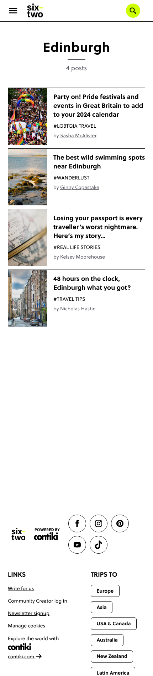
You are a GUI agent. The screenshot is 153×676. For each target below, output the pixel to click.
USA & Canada (113, 623)
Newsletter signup (28, 613)
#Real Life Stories (76, 247)
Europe (105, 590)
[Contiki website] (47, 534)
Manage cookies (26, 625)
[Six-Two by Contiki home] (35, 11)
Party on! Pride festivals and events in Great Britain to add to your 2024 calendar (98, 105)
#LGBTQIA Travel (74, 125)
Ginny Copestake (79, 187)
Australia (107, 639)
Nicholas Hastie (78, 308)
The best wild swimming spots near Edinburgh (99, 162)
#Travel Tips (69, 299)
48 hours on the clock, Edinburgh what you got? (92, 283)
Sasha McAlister (78, 135)
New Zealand (111, 656)
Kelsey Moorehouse (82, 256)
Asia (101, 607)
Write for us (21, 588)
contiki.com (22, 656)
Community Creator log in (37, 600)
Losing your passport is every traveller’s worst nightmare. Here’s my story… (98, 227)
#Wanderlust (71, 177)
